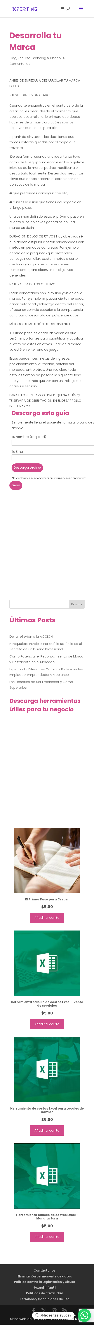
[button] (84, 1315)
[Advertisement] (47, 551)
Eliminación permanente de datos (44, 1276)
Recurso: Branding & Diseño (39, 58)
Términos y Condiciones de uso (45, 1299)
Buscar (76, 604)
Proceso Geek (72, 1318)
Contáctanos (45, 1270)
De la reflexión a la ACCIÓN (31, 636)
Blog (12, 58)
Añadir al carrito (47, 918)
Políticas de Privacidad (44, 1293)
